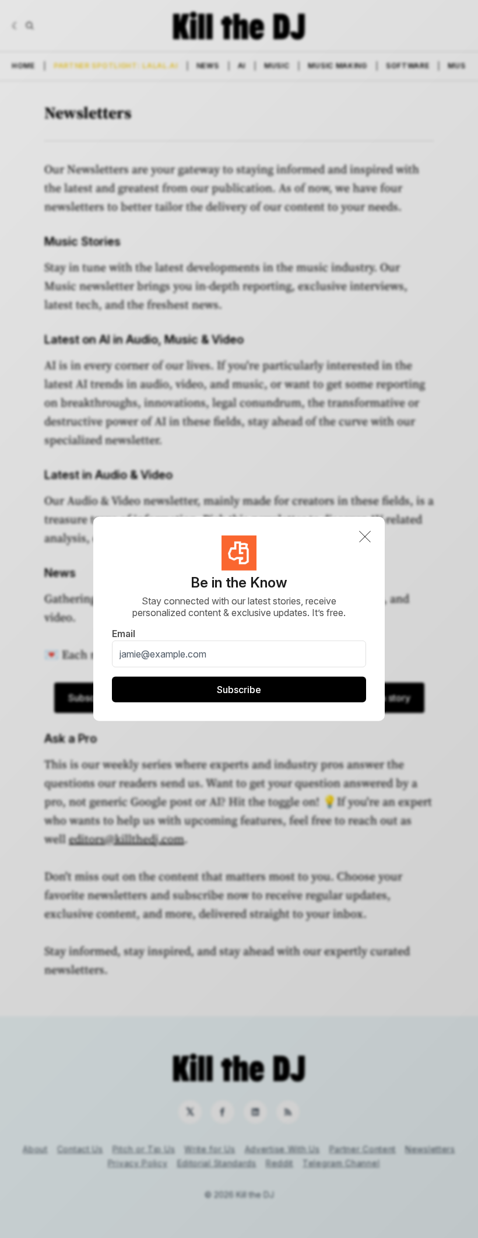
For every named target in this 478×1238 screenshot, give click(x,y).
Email (123, 633)
